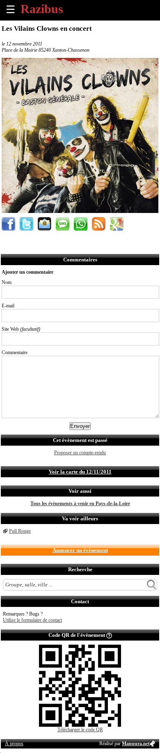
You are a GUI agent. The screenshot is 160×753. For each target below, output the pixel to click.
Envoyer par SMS (62, 224)
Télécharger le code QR (80, 729)
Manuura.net (136, 743)
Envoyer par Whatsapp (80, 224)
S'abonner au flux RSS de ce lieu (98, 224)
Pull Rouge (20, 531)
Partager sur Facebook (8, 224)
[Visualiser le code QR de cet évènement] (80, 725)
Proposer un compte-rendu (80, 452)
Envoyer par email (44, 224)
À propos (14, 743)
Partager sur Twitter (26, 224)
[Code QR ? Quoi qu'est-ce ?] (109, 635)
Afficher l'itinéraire (116, 224)
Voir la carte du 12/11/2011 (80, 472)
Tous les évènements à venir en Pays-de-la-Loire (80, 503)
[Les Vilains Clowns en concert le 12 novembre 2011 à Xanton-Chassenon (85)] (80, 211)
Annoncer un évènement (80, 550)
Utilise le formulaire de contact (32, 620)
